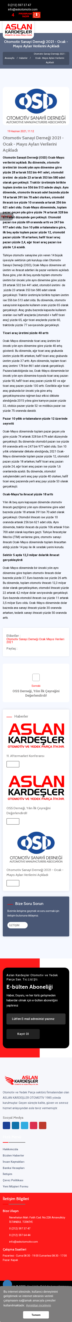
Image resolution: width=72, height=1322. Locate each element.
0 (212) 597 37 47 (19, 5)
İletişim (7, 1174)
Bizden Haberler (13, 1155)
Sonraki (36, 690)
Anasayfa (9, 58)
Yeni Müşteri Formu (15, 1186)
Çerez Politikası (13, 1180)
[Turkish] (9, 216)
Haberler (23, 58)
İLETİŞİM (14, 925)
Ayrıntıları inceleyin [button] (38, 1305)
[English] (3, 216)
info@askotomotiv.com (22, 9)
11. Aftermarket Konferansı (25, 756)
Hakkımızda (10, 1149)
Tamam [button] (36, 1314)
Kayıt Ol (23, 1034)
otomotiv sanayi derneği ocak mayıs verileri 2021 (35, 641)
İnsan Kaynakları (13, 1161)
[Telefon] (7, 1284)
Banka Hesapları (14, 1168)
